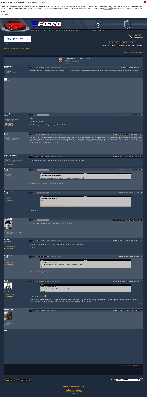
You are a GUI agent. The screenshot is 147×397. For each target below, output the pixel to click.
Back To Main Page (77, 386)
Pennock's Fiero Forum (136, 34)
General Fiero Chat (136, 35)
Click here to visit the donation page (13, 43)
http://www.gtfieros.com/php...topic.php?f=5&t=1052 (47, 125)
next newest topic (128, 52)
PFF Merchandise (69, 390)
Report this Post (43, 67)
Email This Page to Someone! (11, 48)
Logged (141, 72)
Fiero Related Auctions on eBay (73, 391)
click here (108, 8)
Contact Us (66, 386)
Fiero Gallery (78, 390)
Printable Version (24, 48)
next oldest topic (138, 52)
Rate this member (8, 75)
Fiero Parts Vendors (79, 389)
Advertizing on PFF (68, 389)
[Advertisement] (29, 60)
